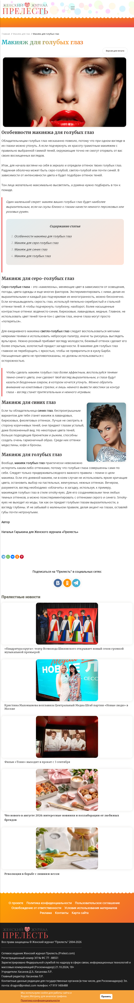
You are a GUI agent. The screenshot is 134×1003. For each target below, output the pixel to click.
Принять (106, 996)
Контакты (61, 913)
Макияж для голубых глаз (32, 256)
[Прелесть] (25, 3)
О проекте (16, 903)
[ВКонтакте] (13, 557)
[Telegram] (3, 557)
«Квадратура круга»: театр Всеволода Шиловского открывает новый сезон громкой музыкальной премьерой (64, 650)
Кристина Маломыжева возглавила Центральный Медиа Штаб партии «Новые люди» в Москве (66, 707)
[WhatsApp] (8, 557)
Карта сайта (80, 913)
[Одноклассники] (17, 557)
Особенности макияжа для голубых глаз (43, 236)
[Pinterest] (22, 557)
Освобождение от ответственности (36, 908)
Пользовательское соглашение (97, 903)
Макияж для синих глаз (30, 249)
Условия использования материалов (91, 908)
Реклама (46, 913)
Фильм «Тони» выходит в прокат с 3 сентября (37, 762)
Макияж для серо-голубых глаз (36, 243)
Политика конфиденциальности (49, 903)
